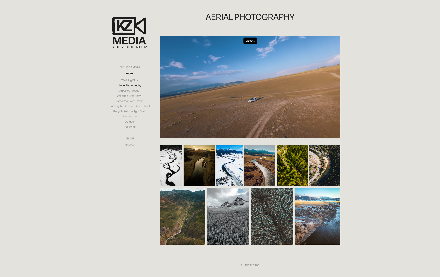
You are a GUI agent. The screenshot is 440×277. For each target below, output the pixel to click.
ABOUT (129, 138)
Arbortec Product (129, 90)
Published (130, 126)
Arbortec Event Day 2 (129, 101)
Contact (130, 145)
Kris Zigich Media (130, 67)
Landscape (130, 116)
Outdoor (130, 121)
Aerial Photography (129, 85)
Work (129, 73)
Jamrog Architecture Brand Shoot (130, 106)
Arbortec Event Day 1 (129, 95)
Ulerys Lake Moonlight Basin (129, 111)
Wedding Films (129, 80)
